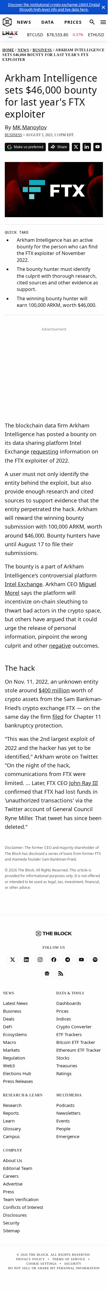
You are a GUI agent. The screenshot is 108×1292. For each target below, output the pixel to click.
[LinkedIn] (26, 960)
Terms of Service (68, 1259)
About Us (12, 1160)
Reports (11, 1113)
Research (12, 1105)
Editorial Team (17, 1168)
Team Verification (21, 1199)
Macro (9, 1042)
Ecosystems (15, 1034)
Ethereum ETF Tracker (78, 1050)
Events (63, 1120)
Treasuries (66, 1065)
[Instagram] (40, 960)
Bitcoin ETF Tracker (75, 1042)
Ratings (64, 1073)
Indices (63, 1018)
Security (11, 1222)
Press (8, 1191)
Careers (11, 1176)
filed (57, 716)
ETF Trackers (69, 1034)
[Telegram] (67, 960)
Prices (62, 1011)
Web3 (9, 1065)
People (63, 1128)
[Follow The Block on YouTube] (97, 147)
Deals (8, 1018)
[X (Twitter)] (12, 960)
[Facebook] (53, 960)
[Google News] (47, 973)
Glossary (12, 1128)
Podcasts (65, 1105)
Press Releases (18, 1081)
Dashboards (68, 1003)
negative (60, 645)
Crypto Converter (74, 1026)
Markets (11, 1050)
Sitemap (11, 1230)
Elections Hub (17, 1073)
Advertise (12, 1183)
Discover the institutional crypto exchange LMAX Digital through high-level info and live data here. (54, 7)
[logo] (7, 22)
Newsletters (68, 1113)
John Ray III (83, 783)
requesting (44, 451)
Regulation (14, 1057)
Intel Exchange (23, 584)
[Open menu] (103, 22)
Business (12, 1011)
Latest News (15, 1003)
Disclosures (15, 1215)
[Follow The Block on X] (76, 147)
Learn (9, 1120)
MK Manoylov (30, 127)
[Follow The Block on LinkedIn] (87, 147)
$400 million (54, 690)
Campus (11, 1136)
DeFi (7, 1026)
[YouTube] (81, 960)
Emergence (67, 1136)
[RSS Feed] (60, 973)
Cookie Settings (41, 1263)
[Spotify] (95, 960)
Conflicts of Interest (23, 1207)
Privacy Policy (30, 1259)
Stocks (62, 1057)
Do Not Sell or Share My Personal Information (54, 1268)
